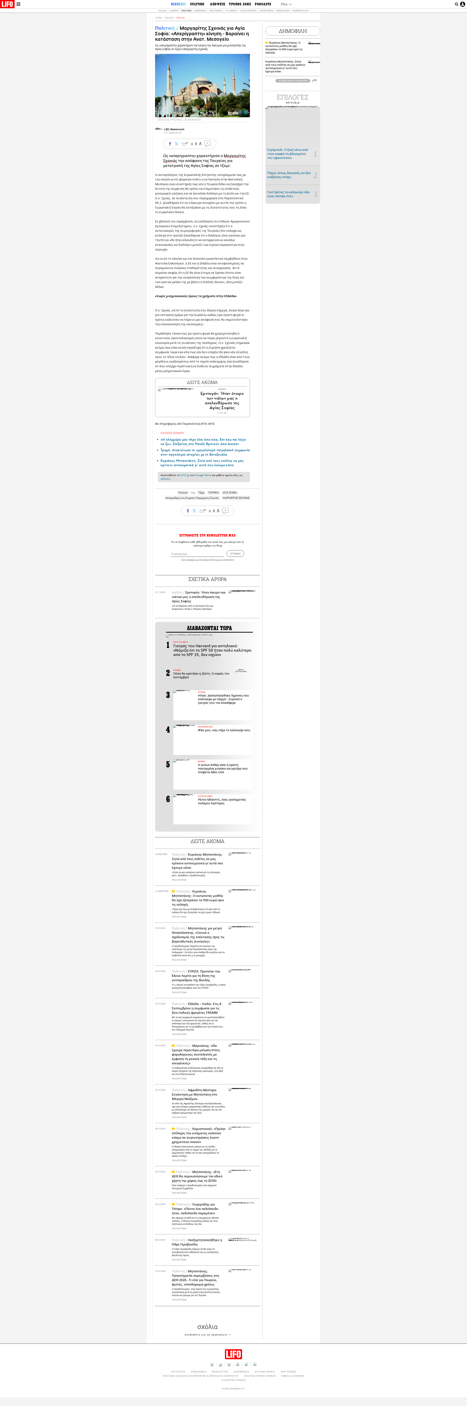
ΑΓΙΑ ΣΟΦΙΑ (230, 492)
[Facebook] (240, 112)
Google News (203, 475)
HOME (158, 18)
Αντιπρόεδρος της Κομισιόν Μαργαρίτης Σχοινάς (192, 497)
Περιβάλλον (283, 10)
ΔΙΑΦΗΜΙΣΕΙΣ (241, 1371)
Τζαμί (201, 492)
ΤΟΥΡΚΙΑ (213, 492)
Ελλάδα (163, 10)
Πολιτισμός (215, 10)
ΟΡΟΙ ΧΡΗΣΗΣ (187, 560)
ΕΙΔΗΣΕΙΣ (169, 18)
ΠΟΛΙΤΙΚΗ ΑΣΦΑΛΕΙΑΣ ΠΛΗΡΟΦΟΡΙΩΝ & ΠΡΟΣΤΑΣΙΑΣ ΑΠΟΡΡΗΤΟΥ (200, 1375)
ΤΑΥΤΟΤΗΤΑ (178, 1371)
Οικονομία (200, 10)
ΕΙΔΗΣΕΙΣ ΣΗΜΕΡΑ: (173, 433)
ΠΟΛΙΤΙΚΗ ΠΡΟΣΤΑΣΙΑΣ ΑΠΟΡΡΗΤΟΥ (216, 560)
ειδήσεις (165, 478)
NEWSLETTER (220, 1371)
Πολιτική (186, 10)
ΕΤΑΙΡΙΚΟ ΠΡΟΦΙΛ (265, 1371)
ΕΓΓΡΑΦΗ (235, 553)
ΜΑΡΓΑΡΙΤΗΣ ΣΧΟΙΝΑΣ (236, 497)
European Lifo (301, 10)
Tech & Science (248, 10)
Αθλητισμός (266, 10)
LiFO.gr (184, 475)
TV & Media (231, 10)
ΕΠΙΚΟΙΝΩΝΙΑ (199, 1371)
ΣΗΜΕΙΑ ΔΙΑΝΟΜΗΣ (292, 1375)
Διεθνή (174, 10)
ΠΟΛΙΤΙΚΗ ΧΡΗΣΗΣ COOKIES (260, 1375)
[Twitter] (245, 112)
